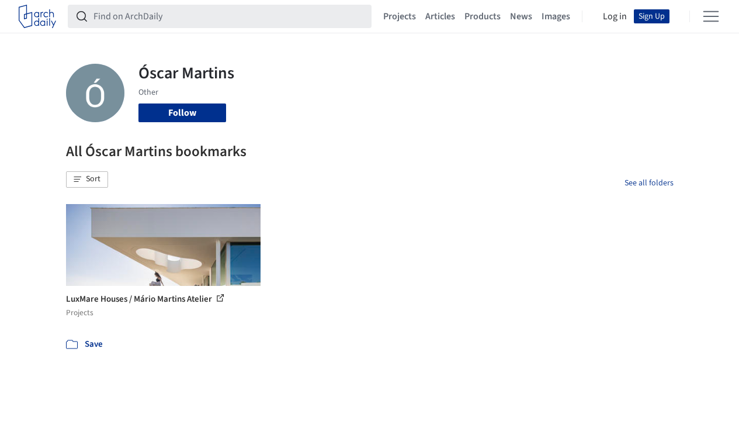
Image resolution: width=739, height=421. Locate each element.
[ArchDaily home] (37, 16)
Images (556, 16)
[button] (87, 179)
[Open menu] (711, 16)
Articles (440, 16)
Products (482, 16)
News (521, 16)
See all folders (649, 183)
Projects (399, 16)
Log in (615, 16)
